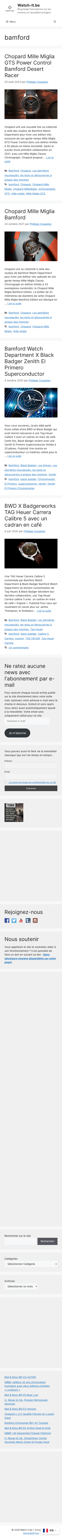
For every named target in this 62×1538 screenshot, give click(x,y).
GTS (7, 193)
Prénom (8, 761)
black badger (28, 479)
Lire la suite (14, 303)
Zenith (52, 474)
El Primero (11, 483)
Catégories (11, 1258)
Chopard (25, 170)
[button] (55, 21)
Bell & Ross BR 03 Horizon (20, 1408)
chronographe (46, 188)
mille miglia (18, 193)
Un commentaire (19, 647)
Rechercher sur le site (18, 1235)
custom (19, 638)
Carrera (9, 638)
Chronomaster (46, 479)
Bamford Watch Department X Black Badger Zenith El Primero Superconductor (29, 361)
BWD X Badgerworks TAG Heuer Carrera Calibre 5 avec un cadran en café (30, 515)
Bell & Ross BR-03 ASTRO (20, 1377)
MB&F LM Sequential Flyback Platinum (28, 1433)
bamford (14, 184)
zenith (42, 483)
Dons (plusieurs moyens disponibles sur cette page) (30, 958)
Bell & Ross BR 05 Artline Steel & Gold (27, 1428)
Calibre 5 (43, 633)
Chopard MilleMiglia (25, 188)
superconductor (27, 483)
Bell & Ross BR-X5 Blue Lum (21, 1394)
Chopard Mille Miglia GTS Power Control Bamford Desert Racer (30, 65)
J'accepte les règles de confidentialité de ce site (32, 782)
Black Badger (28, 465)
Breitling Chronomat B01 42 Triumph (26, 1423)
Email (7, 771)
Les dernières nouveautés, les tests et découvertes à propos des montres (28, 175)
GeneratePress (31, 1533)
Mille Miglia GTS (35, 193)
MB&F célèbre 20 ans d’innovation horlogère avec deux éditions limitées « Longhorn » (27, 1386)
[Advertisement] (31, 866)
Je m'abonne (17, 733)
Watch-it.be (28, 5)
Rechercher (47, 1241)
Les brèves (44, 465)
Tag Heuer (36, 629)
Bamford (14, 170)
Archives (10, 1281)
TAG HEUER (32, 638)
